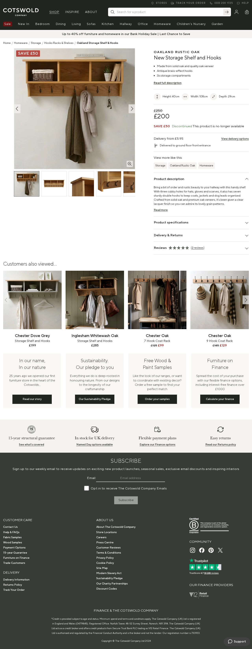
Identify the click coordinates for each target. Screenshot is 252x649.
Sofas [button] (91, 24)
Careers (101, 537)
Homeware (21, 43)
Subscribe (126, 500)
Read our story (32, 399)
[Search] (226, 12)
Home (7, 43)
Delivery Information (16, 579)
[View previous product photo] (17, 108)
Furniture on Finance (16, 557)
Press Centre (105, 542)
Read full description (168, 83)
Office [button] (143, 24)
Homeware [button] (162, 24)
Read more (161, 210)
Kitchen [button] (108, 24)
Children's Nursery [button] (191, 24)
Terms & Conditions (108, 552)
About (91, 12)
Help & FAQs (11, 532)
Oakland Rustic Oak (182, 165)
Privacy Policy (105, 557)
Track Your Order (14, 590)
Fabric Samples (12, 537)
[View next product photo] (132, 108)
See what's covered (31, 444)
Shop (54, 12)
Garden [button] (217, 24)
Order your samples (157, 399)
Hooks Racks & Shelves (58, 43)
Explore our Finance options (157, 444)
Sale (7, 24)
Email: (91, 478)
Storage (36, 43)
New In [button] (23, 24)
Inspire (72, 12)
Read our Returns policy (220, 444)
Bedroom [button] (42, 24)
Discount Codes (106, 588)
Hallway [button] (126, 24)
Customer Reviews (108, 547)
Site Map (102, 568)
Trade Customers (14, 563)
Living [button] (76, 24)
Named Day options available (94, 444)
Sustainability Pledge (109, 578)
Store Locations (106, 532)
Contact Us (10, 527)
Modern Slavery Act (108, 573)
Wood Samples (12, 542)
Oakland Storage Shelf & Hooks (97, 43)
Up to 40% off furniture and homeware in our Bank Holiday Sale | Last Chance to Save (126, 34)
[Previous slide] (6, 299)
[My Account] (236, 12)
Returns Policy (12, 584)
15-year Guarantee (15, 552)
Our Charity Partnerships (112, 583)
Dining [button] (61, 24)
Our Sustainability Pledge (95, 399)
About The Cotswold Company (115, 527)
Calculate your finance (220, 399)
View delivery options (235, 139)
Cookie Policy (105, 563)
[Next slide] (246, 299)
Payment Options (14, 547)
